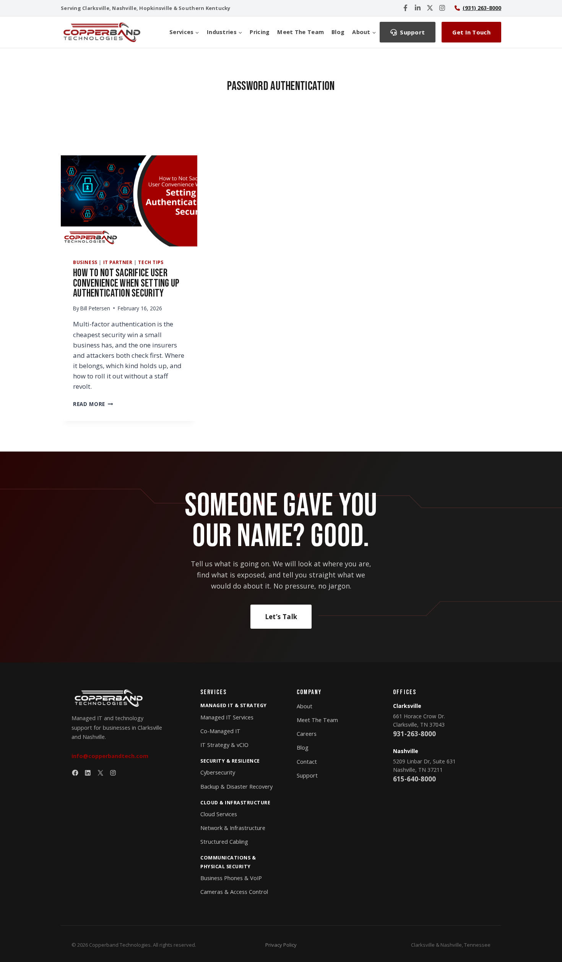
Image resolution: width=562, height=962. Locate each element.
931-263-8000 (414, 733)
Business (85, 262)
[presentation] (129, 200)
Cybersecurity (217, 772)
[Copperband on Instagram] (442, 8)
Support (307, 775)
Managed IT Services (226, 717)
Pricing (260, 32)
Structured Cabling (224, 841)
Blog (337, 32)
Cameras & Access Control (234, 891)
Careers (307, 733)
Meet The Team (300, 32)
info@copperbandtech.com (109, 756)
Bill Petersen (95, 308)
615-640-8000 (414, 778)
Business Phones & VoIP (231, 878)
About (304, 706)
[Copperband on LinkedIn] (417, 8)
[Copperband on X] (430, 8)
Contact (307, 761)
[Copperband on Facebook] (405, 8)
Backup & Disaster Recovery (236, 786)
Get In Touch (471, 32)
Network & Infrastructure (232, 828)
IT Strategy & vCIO (224, 744)
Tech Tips (150, 262)
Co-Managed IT (220, 731)
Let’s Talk (281, 616)
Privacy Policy (281, 944)
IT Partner (118, 262)
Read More (93, 404)
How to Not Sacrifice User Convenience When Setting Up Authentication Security (126, 283)
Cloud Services (218, 814)
